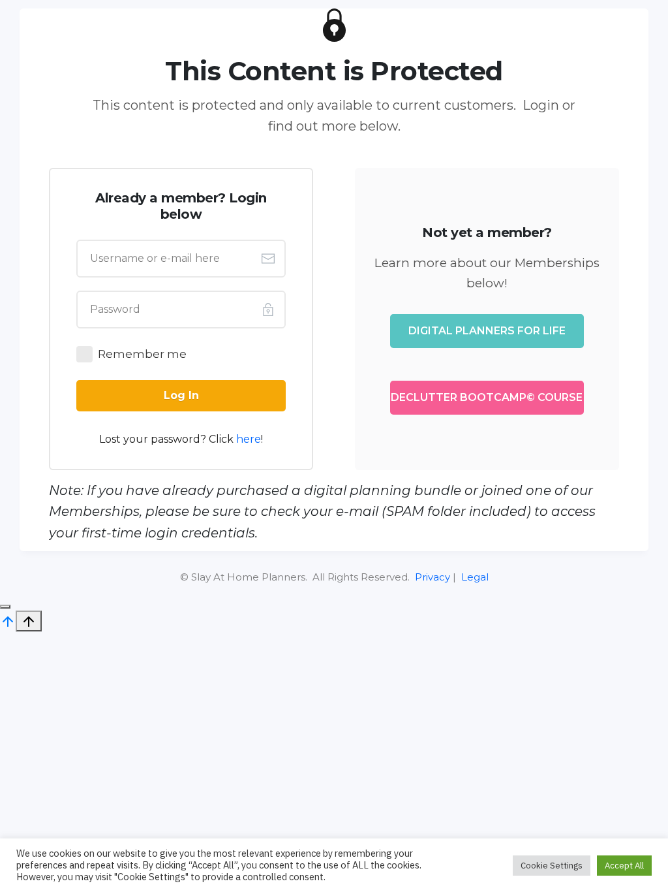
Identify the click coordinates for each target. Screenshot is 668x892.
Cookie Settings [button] (552, 865)
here (248, 439)
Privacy (432, 577)
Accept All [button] (624, 865)
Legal (475, 577)
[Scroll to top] (8, 620)
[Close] (5, 607)
